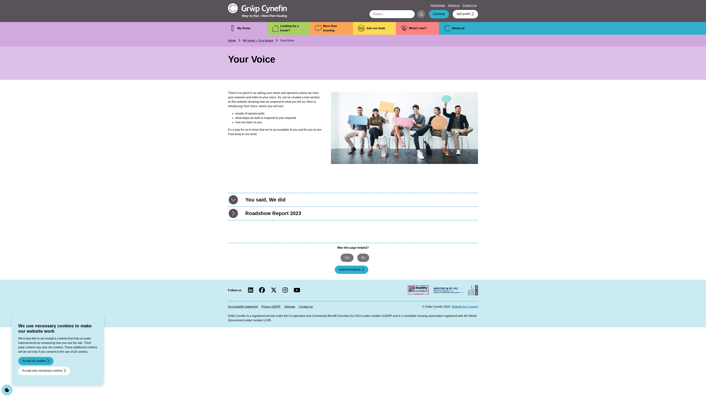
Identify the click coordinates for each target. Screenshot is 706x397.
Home (232, 40)
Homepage (438, 5)
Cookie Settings (7, 390)
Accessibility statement (243, 306)
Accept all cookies (34, 360)
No (363, 257)
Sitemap (289, 306)
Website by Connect (465, 306)
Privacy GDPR (271, 306)
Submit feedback (350, 269)
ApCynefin (463, 13)
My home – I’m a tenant (258, 40)
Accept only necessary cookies (42, 370)
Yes (347, 257)
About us (454, 5)
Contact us (470, 5)
